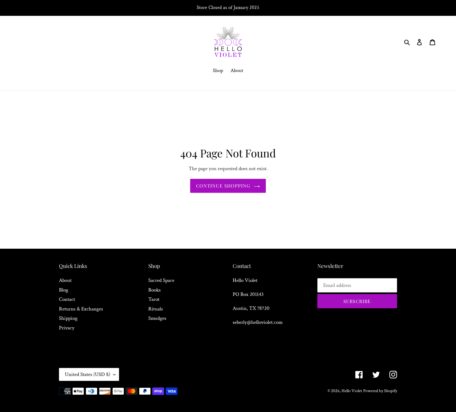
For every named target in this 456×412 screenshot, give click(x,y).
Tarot (153, 299)
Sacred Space (161, 280)
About (65, 280)
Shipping (68, 318)
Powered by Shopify (380, 391)
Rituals (155, 309)
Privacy (66, 327)
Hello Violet (352, 391)
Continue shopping (223, 186)
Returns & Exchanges (81, 309)
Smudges (157, 318)
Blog (63, 290)
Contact (67, 299)
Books (154, 290)
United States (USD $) (87, 374)
